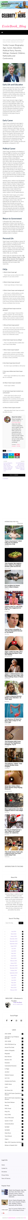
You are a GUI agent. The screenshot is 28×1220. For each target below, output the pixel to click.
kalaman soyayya (14, 1075)
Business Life (14, 1059)
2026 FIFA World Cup (14, 1044)
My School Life (14, 1090)
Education (14, 1062)
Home (4, 39)
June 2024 (17, 980)
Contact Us (4, 1168)
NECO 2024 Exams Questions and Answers (14, 1094)
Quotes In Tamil (14, 1120)
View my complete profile (18, 1004)
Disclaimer (4, 1171)
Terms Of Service (6, 1178)
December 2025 (16, 938)
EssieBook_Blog (14, 26)
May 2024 (17, 982)
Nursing (14, 1105)
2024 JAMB (14, 1033)
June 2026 (17, 931)
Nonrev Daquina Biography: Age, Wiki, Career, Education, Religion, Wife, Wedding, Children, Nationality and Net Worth (17, 1203)
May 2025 (17, 953)
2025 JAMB (14, 1041)
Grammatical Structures (14, 1065)
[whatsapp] (16, 1020)
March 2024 (17, 987)
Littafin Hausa (14, 1084)
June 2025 (17, 951)
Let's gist (14, 1078)
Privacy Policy (5, 1175)
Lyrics (14, 1087)
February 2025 (16, 960)
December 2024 (16, 965)
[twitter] (12, 1020)
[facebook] (7, 1020)
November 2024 (16, 968)
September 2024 (16, 973)
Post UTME (14, 1114)
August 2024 (17, 975)
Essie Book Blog (16, 422)
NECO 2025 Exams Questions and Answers (14, 1098)
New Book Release (14, 1102)
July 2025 (17, 948)
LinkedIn (14, 446)
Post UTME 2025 (14, 1117)
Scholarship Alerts (14, 1124)
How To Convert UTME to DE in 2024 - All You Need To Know (17, 1209)
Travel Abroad (14, 1136)
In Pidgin (14, 1069)
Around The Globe (14, 1047)
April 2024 (17, 985)
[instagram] (21, 1020)
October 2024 (16, 970)
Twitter (18, 444)
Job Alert (14, 1072)
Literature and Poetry (14, 1081)
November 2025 (16, 941)
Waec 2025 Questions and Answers (14, 1142)
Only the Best (17, 1002)
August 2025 (17, 946)
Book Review (14, 1056)
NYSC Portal (14, 1108)
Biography (14, 1053)
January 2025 (17, 963)
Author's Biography (14, 1050)
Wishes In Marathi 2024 (14, 1145)
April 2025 (17, 955)
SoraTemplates (12, 1217)
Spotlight (14, 1127)
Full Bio (18, 446)
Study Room (14, 1133)
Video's (14, 1139)
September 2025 (16, 943)
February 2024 (16, 990)
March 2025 (17, 958)
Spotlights (8, 39)
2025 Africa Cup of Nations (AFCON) (14, 1037)
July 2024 (17, 978)
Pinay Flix (14, 1111)
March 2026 (17, 934)
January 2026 (17, 936)
